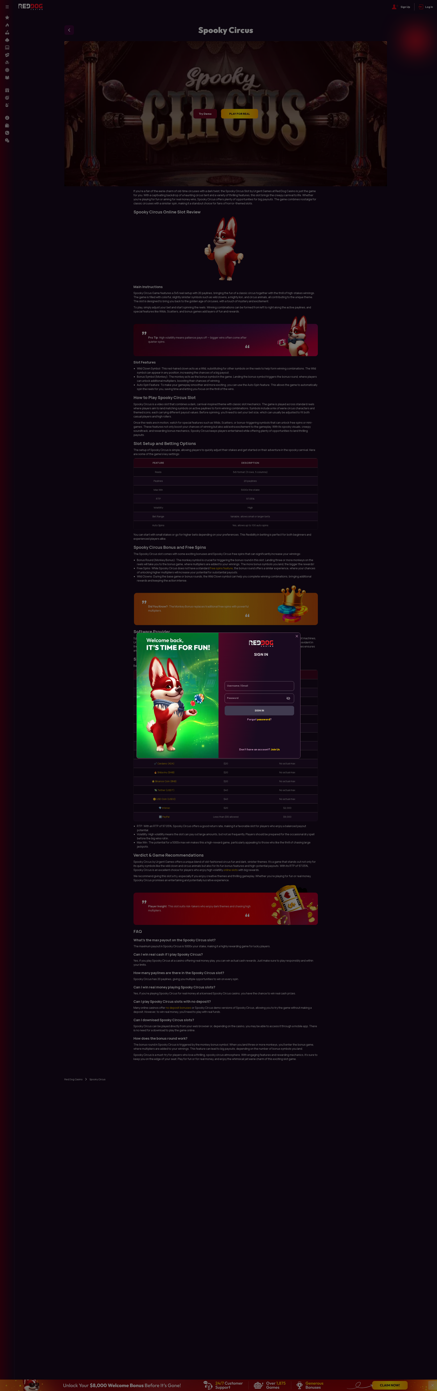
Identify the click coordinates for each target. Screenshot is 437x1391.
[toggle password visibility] (288, 698)
